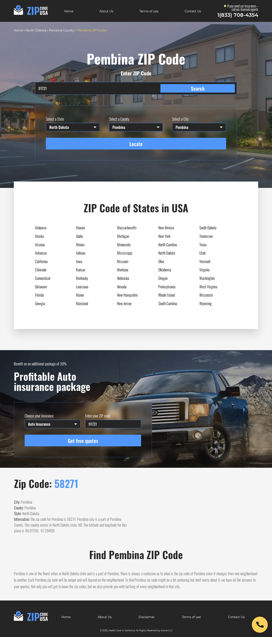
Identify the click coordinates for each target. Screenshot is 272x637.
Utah (202, 253)
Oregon (162, 278)
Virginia (204, 269)
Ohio (161, 261)
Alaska (39, 236)
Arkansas (41, 253)
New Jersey (124, 303)
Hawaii (80, 227)
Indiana (80, 253)
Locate (136, 144)
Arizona (40, 244)
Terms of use (148, 11)
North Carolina (167, 244)
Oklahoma (164, 269)
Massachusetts (127, 227)
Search (197, 88)
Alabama (40, 227)
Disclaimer (147, 617)
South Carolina (167, 303)
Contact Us (192, 11)
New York (164, 236)
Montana (122, 269)
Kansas (80, 269)
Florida (39, 295)
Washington (207, 278)
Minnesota (123, 244)
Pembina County (61, 30)
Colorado (40, 269)
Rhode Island (166, 295)
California (41, 261)
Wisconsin (206, 295)
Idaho (79, 236)
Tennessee (206, 236)
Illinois (80, 244)
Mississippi (124, 253)
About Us (106, 11)
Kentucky (82, 278)
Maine (80, 295)
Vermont (204, 261)
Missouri (122, 261)
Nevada (121, 286)
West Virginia (208, 286)
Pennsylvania (166, 286)
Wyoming (205, 303)
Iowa (79, 261)
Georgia (40, 303)
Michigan (123, 236)
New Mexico (166, 227)
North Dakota (36, 30)
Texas (203, 244)
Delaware (41, 286)
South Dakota (207, 227)
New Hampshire (127, 295)
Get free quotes (83, 440)
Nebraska (123, 278)
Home (68, 11)
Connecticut (42, 278)
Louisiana (82, 286)
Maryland (82, 303)
